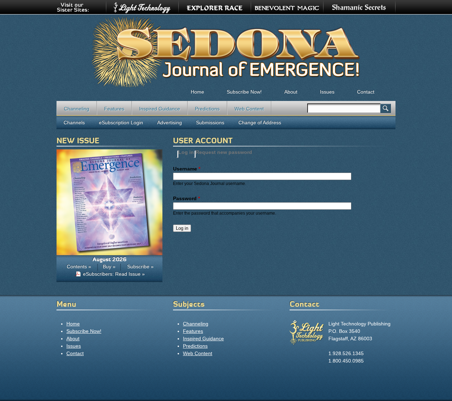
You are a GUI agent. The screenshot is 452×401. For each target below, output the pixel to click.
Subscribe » (140, 266)
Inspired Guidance (159, 109)
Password (186, 198)
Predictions (207, 109)
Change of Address (259, 122)
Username (186, 169)
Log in (186, 152)
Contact (365, 92)
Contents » (79, 266)
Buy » (109, 266)
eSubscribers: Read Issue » (114, 274)
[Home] (226, 52)
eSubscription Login (121, 122)
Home (197, 92)
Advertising (169, 122)
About (290, 92)
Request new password (224, 152)
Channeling (76, 109)
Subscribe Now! (244, 92)
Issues (327, 92)
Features (114, 109)
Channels (74, 122)
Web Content (249, 109)
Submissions (210, 122)
